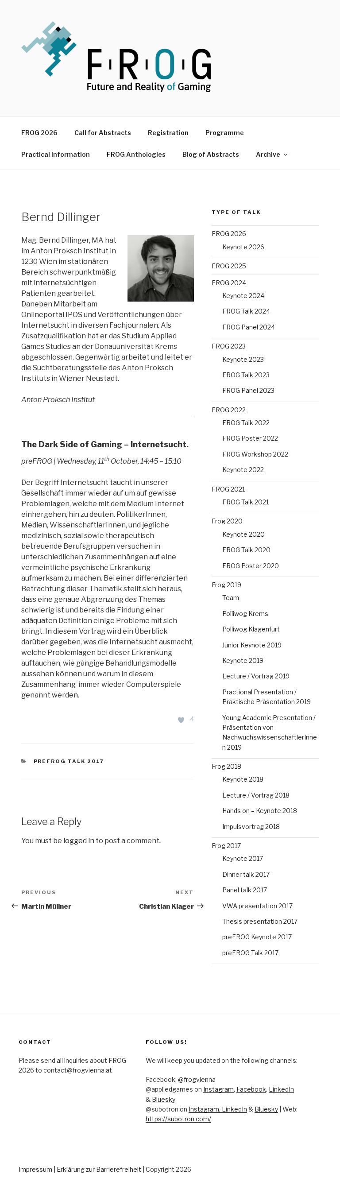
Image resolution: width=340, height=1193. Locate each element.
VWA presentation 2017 (257, 906)
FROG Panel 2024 (248, 327)
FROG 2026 (39, 132)
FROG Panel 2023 (248, 390)
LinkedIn (281, 1089)
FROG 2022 (229, 410)
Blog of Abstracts (210, 154)
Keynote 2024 (243, 295)
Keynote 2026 (243, 247)
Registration (168, 132)
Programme (224, 132)
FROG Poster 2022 (250, 438)
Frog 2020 (227, 521)
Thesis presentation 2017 (260, 921)
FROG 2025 (229, 266)
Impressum (35, 1169)
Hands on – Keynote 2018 (259, 810)
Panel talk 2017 (244, 890)
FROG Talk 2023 (246, 375)
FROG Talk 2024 (246, 311)
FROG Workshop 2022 (255, 454)
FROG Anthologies (136, 154)
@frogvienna (197, 1079)
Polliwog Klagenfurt (251, 629)
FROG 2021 (228, 489)
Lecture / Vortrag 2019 (256, 676)
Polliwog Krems (245, 613)
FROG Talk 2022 (246, 422)
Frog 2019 (226, 585)
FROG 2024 (229, 283)
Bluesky (163, 1099)
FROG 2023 (229, 346)
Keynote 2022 (243, 469)
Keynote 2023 (243, 359)
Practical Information (55, 154)
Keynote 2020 (243, 534)
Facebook (251, 1089)
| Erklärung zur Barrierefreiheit (98, 1169)
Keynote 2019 (242, 660)
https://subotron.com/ (178, 1119)
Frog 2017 (226, 845)
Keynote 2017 (242, 858)
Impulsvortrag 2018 (251, 826)
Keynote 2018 (242, 779)
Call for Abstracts (102, 132)
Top (319, 1172)
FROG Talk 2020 (246, 550)
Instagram (218, 1089)
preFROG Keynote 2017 (257, 937)
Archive (268, 154)
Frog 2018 (226, 766)
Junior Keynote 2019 (252, 645)
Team (230, 597)
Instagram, (205, 1109)
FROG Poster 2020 (250, 565)
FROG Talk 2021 (245, 502)
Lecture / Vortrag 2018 (256, 795)
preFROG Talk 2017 (69, 761)
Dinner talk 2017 (246, 874)
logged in (78, 841)
